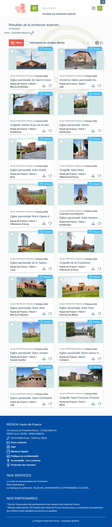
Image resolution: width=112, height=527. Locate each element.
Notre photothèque (16, 484)
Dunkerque (16, 132)
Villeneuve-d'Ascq (68, 177)
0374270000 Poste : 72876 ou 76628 (29, 438)
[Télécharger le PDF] (43, 86)
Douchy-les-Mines (68, 315)
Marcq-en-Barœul (19, 87)
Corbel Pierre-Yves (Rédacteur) (71, 214)
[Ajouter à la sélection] (50, 86)
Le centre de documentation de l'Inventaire (27, 481)
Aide (13, 447)
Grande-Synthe (18, 360)
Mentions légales (19, 451)
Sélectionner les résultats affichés (47, 43)
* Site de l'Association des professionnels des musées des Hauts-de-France (43, 504)
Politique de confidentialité (24, 456)
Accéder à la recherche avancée (59, 14)
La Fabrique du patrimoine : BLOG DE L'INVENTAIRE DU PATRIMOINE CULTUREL (48, 488)
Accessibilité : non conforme (26, 460)
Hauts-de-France (19, 84)
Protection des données (23, 465)
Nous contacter (19, 442)
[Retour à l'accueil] (6, 8)
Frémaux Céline (42, 76)
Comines (64, 360)
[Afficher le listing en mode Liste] (101, 42)
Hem (12, 177)
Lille (61, 87)
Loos (12, 270)
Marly (62, 405)
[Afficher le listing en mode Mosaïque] (97, 42)
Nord (33, 84)
